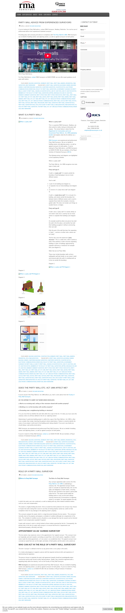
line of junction (56, 91)
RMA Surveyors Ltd (71, 104)
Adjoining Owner (65, 85)
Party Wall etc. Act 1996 (31, 98)
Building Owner (23, 360)
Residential (69, 83)
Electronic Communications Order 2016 (31, 362)
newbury (21, 95)
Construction (45, 356)
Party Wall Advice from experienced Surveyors (45, 22)
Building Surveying (34, 83)
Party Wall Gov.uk (59, 100)
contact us (46, 434)
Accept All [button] (118, 609)
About (35, 14)
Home (19, 14)
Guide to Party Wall (29, 91)
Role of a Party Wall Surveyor (36, 471)
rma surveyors (60, 104)
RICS (37, 104)
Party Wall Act (26, 370)
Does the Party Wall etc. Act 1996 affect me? (43, 388)
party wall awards (28, 371)
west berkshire (26, 108)
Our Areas (47, 14)
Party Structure (42, 95)
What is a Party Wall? (30, 115)
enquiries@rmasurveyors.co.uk (93, 130)
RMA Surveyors (53, 140)
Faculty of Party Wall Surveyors (46, 89)
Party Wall (50, 83)
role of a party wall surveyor (28, 106)
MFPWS (51, 93)
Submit (83, 108)
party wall (66, 95)
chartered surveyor (48, 87)
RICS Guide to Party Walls (47, 104)
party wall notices (24, 102)
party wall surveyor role (66, 102)
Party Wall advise (52, 96)
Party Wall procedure (37, 102)
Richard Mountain (35, 26)
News (40, 14)
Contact (55, 14)
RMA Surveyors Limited (33, 6)
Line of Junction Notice (69, 91)
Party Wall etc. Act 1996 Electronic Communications (37, 100)
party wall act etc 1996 (28, 96)
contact (34, 77)
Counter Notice (60, 87)
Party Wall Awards (59, 83)
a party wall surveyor (53, 85)
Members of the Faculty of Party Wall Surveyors (34, 93)
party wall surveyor (51, 102)
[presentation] (95, 102)
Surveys (30, 441)
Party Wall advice (41, 96)
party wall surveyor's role (27, 104)
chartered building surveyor (32, 87)
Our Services (27, 14)
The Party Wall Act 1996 (60, 35)
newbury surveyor (30, 95)
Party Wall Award (63, 96)
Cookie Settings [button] (107, 609)
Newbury (43, 83)
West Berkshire (30, 85)
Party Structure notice (55, 95)
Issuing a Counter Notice (43, 91)
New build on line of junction (63, 93)
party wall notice (70, 100)
